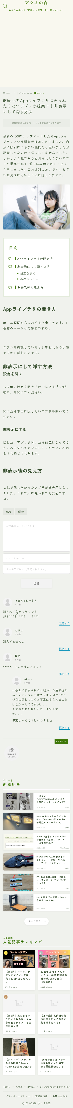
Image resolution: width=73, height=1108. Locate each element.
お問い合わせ (60, 1096)
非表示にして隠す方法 (33, 266)
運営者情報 (41, 1096)
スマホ (19, 1086)
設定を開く (28, 273)
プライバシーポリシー (17, 1096)
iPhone (40, 93)
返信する (64, 623)
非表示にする (29, 279)
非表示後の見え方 (30, 287)
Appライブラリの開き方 (35, 258)
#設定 (21, 511)
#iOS (8, 511)
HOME (6, 1086)
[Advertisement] (36, 50)
